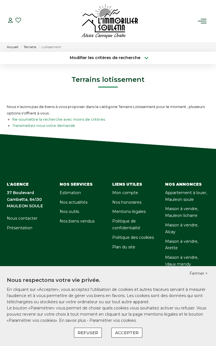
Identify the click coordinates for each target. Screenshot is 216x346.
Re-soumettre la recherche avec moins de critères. (59, 119)
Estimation (70, 192)
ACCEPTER (127, 332)
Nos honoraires (126, 202)
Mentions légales (129, 211)
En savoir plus (73, 320)
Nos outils (69, 211)
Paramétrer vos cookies (112, 320)
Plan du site (123, 247)
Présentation (19, 227)
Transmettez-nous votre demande (43, 125)
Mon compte (125, 192)
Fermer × (199, 273)
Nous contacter (22, 218)
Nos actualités (73, 202)
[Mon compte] (10, 21)
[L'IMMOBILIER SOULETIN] (110, 21)
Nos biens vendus (77, 221)
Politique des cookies (133, 237)
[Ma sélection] (18, 21)
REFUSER (88, 332)
